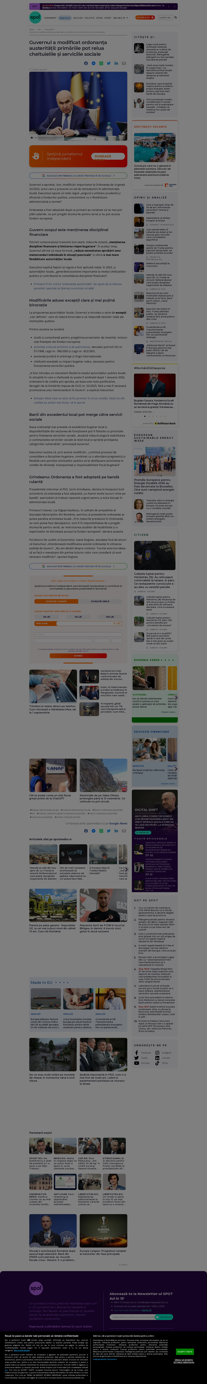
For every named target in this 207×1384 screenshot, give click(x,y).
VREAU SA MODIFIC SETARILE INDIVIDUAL (184, 1361)
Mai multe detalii (22, 1350)
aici (6, 1370)
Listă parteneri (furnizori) (105, 1359)
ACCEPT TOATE (185, 1351)
